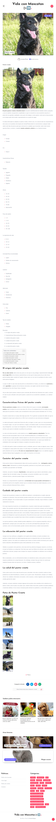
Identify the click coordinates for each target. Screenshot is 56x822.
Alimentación (40, 777)
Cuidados (39, 780)
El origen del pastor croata (11, 352)
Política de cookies (5, 783)
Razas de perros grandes (36, 796)
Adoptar (33, 777)
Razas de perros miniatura (37, 801)
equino (41, 782)
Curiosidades (47, 780)
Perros (28, 674)
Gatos (32, 785)
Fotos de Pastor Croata (11, 362)
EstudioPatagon (32, 818)
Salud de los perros (40, 806)
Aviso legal (4, 780)
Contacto (3, 787)
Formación (48, 782)
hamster (44, 785)
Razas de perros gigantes (37, 793)
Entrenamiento (34, 782)
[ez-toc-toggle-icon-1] (23, 351)
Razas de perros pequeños (37, 804)
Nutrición (40, 788)
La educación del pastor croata (12, 359)
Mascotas (33, 788)
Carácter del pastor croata (11, 356)
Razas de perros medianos (37, 798)
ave (47, 777)
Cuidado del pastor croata (11, 357)
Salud (32, 806)
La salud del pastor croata (11, 361)
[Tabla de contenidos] (23, 351)
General (38, 785)
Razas (42, 790)
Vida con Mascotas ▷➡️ (28, 6)
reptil (47, 804)
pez (37, 790)
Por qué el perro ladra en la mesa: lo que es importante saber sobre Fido (44, 720)
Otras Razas (48, 788)
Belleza (32, 780)
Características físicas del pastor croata (15, 354)
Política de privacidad (6, 777)
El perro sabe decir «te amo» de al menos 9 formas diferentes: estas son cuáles (10, 720)
